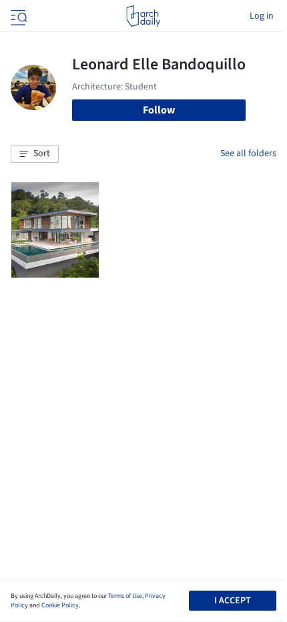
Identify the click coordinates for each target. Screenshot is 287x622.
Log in (262, 16)
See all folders (248, 153)
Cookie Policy (60, 605)
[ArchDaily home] (143, 16)
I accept (232, 600)
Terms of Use (125, 596)
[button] (35, 154)
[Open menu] (17, 16)
